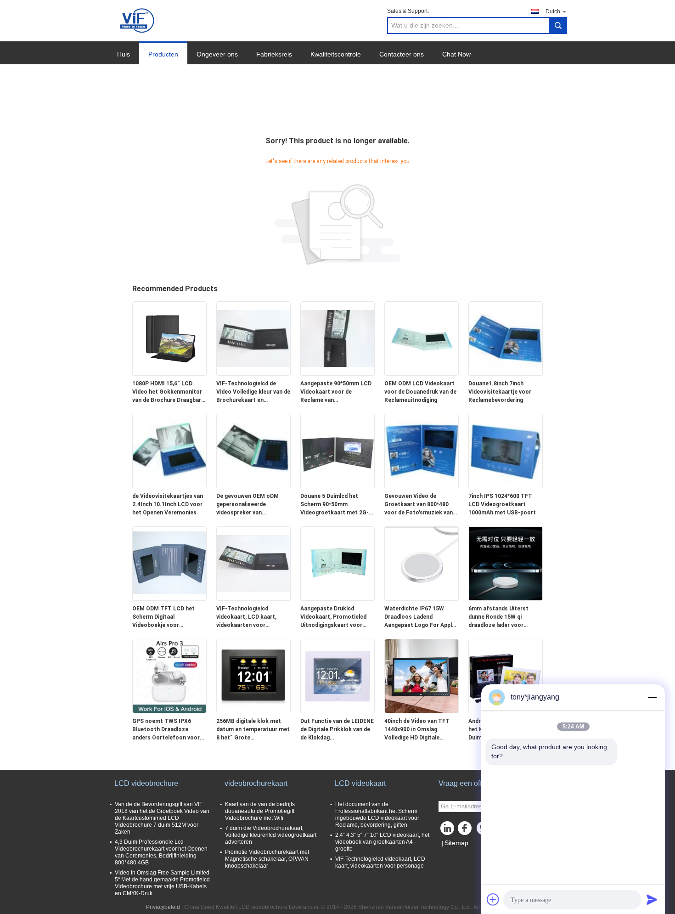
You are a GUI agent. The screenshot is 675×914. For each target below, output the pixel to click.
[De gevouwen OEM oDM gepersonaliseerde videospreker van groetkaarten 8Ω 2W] (253, 450)
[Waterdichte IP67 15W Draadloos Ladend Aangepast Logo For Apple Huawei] (421, 563)
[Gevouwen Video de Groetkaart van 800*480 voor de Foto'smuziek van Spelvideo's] (421, 450)
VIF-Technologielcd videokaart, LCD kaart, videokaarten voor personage (246, 617)
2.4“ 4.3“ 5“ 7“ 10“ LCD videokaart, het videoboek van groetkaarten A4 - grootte (382, 842)
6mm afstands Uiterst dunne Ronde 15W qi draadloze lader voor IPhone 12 (498, 617)
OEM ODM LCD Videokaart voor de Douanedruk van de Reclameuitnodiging (420, 391)
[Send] (652, 899)
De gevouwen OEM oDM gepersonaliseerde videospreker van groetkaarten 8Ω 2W (247, 505)
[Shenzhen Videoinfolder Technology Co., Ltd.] (138, 20)
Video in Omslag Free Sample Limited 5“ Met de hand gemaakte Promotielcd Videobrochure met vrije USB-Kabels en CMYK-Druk (162, 883)
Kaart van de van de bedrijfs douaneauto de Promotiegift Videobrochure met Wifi (260, 811)
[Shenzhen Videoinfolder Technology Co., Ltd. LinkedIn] (448, 830)
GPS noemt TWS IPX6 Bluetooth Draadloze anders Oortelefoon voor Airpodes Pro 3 (166, 730)
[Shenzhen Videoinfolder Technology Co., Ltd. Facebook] (466, 830)
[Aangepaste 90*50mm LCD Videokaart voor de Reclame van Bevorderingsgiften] (337, 338)
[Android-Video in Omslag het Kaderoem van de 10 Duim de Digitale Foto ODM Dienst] (505, 675)
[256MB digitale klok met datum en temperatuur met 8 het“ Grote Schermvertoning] (253, 675)
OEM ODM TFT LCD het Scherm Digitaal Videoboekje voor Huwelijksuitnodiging (163, 617)
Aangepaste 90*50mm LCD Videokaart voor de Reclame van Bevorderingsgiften (335, 392)
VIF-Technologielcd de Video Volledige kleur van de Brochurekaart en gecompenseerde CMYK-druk (253, 392)
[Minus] (652, 697)
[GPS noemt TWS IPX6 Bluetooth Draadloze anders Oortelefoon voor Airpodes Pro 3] (169, 675)
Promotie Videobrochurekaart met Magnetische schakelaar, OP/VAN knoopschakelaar (267, 859)
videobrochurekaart (256, 783)
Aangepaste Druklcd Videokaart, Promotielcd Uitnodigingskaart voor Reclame (333, 617)
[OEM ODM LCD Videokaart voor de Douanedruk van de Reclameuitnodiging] (421, 338)
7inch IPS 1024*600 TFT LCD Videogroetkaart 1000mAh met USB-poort (502, 504)
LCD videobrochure (146, 783)
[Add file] (493, 899)
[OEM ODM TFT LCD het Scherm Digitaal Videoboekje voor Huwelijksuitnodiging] (169, 563)
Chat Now (456, 54)
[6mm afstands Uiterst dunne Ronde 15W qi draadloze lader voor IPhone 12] (505, 563)
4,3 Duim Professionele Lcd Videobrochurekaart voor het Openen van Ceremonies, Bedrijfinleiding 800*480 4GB (161, 852)
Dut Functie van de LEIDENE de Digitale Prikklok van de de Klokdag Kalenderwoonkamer (337, 730)
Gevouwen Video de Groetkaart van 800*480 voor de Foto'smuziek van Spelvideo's (418, 505)
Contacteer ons (401, 54)
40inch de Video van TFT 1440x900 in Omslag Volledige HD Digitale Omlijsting (417, 730)
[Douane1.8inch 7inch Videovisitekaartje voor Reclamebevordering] (505, 338)
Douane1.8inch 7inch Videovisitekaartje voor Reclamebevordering (499, 391)
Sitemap (456, 842)
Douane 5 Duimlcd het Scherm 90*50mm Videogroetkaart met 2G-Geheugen (334, 505)
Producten (163, 54)
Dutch (553, 11)
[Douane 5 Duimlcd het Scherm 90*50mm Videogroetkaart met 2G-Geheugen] (337, 450)
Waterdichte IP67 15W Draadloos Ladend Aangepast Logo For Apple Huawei (419, 617)
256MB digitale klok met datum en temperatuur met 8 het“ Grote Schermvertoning (253, 730)
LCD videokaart (360, 783)
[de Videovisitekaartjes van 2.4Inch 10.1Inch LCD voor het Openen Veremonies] (169, 450)
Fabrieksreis (274, 54)
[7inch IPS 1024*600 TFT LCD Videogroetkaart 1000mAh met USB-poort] (505, 450)
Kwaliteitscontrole (335, 54)
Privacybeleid (163, 907)
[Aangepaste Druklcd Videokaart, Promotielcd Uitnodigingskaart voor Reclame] (337, 563)
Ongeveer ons (217, 54)
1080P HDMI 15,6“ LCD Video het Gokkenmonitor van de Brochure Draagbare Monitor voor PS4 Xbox (168, 392)
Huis (123, 54)
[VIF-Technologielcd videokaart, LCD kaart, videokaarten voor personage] (253, 563)
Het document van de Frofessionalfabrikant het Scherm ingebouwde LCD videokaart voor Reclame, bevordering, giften (377, 814)
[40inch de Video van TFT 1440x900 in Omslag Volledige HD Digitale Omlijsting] (421, 675)
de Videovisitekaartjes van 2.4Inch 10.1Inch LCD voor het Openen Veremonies (167, 504)
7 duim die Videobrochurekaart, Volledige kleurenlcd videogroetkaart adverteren (270, 835)
